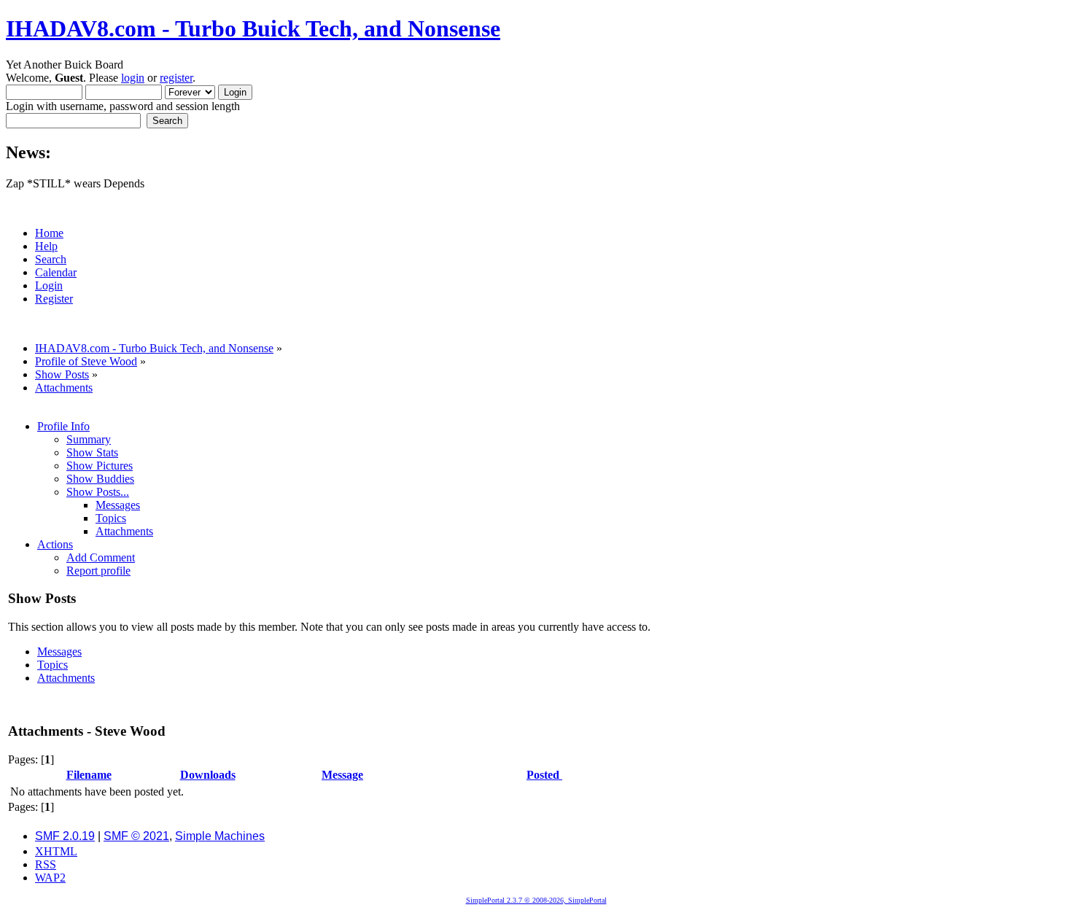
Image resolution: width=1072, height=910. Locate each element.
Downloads (208, 775)
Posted (544, 775)
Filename (89, 775)
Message (342, 775)
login (132, 77)
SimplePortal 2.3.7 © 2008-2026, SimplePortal (536, 900)
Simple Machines (220, 836)
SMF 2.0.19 (65, 836)
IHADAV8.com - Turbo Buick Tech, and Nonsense (253, 28)
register (176, 77)
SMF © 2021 (136, 836)
